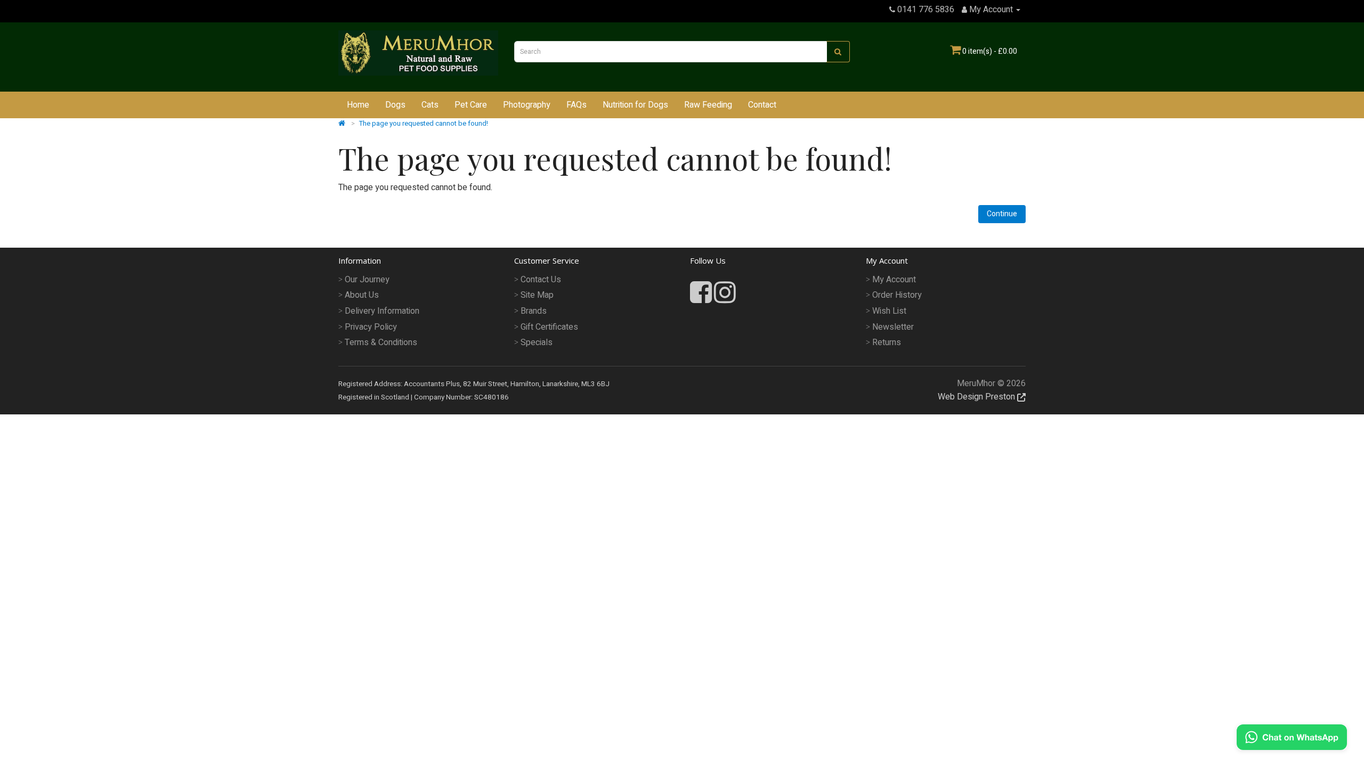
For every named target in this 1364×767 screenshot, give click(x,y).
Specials (537, 342)
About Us (362, 295)
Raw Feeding (708, 105)
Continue (1002, 213)
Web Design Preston (977, 396)
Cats (430, 105)
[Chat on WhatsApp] (1292, 736)
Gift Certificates (549, 327)
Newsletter (893, 327)
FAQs (576, 105)
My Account (894, 279)
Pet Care (470, 105)
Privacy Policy (371, 327)
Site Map (537, 295)
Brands (534, 311)
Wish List (889, 311)
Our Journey (367, 279)
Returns (886, 342)
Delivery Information (382, 311)
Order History (897, 295)
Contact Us (541, 279)
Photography (526, 105)
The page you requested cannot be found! (423, 123)
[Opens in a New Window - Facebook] (702, 298)
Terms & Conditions (381, 342)
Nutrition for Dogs (635, 105)
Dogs (395, 105)
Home (358, 105)
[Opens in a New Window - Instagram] (725, 293)
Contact (762, 105)
